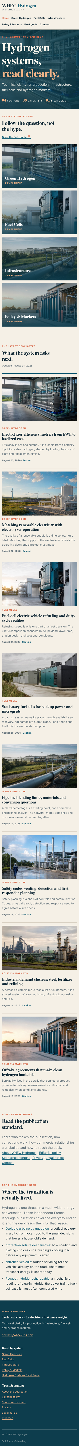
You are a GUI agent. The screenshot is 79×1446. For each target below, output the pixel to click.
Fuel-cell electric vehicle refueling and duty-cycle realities (38, 618)
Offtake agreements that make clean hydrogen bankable (32, 1072)
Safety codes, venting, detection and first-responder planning (36, 890)
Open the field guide (16, 137)
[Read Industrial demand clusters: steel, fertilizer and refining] (39, 948)
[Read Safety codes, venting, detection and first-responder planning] (39, 857)
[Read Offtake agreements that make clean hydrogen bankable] (39, 1039)
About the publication (15, 1391)
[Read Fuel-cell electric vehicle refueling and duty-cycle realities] (39, 584)
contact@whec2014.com (17, 1335)
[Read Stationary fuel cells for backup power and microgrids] (39, 675)
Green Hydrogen (21, 18)
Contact (45, 24)
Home (5, 18)
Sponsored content (16, 1158)
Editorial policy (50, 1153)
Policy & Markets (12, 24)
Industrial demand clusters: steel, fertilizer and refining (37, 981)
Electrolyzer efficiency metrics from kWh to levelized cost (39, 436)
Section (27, 460)
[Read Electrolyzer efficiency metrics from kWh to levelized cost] (39, 399)
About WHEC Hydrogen (19, 1153)
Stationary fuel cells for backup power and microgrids (37, 709)
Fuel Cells (39, 18)
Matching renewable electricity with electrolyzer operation (32, 527)
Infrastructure (56, 18)
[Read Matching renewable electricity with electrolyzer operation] (39, 494)
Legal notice (55, 1158)
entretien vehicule (18, 1262)
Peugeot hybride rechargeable (27, 1278)
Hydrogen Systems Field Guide (21, 1375)
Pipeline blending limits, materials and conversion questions (34, 799)
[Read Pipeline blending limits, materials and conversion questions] (39, 766)
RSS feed (7, 1418)
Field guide (30, 24)
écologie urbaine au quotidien (27, 1228)
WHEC (19, 7)
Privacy (37, 1158)
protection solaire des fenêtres (28, 1245)
